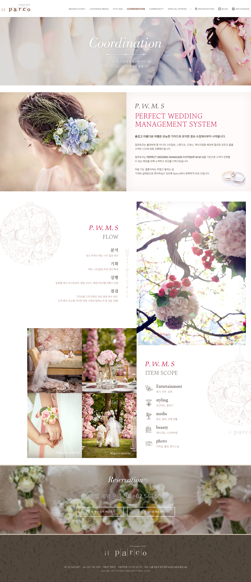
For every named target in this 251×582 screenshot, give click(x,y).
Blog (225, 9)
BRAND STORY (77, 9)
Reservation (206, 9)
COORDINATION (136, 9)
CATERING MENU (99, 9)
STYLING (118, 9)
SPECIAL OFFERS (177, 9)
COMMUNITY (156, 9)
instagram (242, 9)
